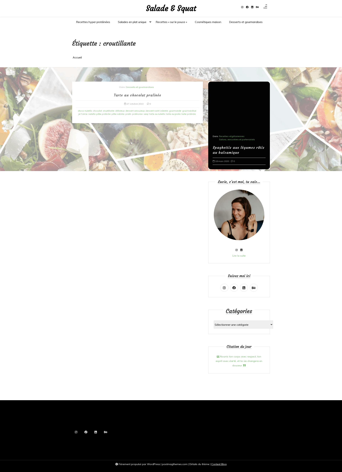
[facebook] (247, 7)
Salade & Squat (171, 8)
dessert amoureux (135, 110)
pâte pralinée (103, 114)
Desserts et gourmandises (246, 22)
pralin (128, 114)
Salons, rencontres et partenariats (234, 139)
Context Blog (219, 464)
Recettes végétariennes (228, 136)
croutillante (108, 110)
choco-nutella (85, 110)
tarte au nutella (157, 114)
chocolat (97, 110)
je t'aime (82, 114)
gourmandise (189, 110)
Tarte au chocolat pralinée (137, 95)
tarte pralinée (189, 114)
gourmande (175, 110)
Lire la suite (239, 255)
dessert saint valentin (157, 110)
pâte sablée (118, 114)
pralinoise (137, 114)
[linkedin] (252, 7)
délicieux (120, 110)
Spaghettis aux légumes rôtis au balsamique (235, 150)
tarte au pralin (173, 114)
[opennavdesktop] (265, 7)
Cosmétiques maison (208, 22)
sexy (146, 114)
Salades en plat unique (132, 22)
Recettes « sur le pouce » (171, 22)
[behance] (257, 7)
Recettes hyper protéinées (93, 22)
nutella (91, 114)
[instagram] (242, 7)
